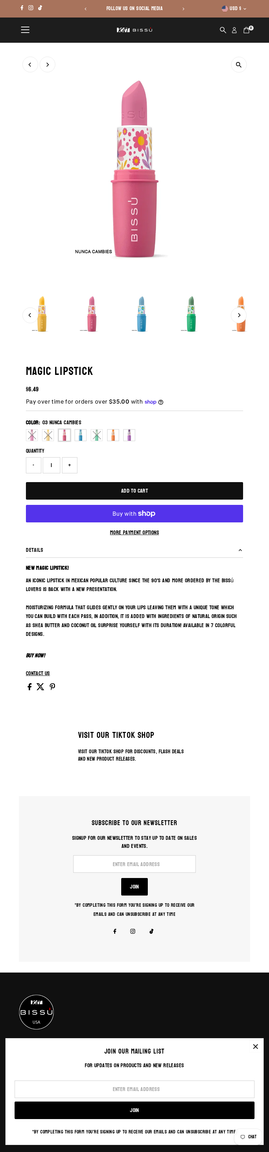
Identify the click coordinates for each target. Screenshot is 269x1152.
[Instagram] (31, 8)
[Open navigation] (25, 30)
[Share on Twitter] (41, 688)
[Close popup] (255, 1046)
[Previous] (86, 9)
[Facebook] (22, 8)
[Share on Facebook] (30, 688)
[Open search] (223, 30)
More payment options (134, 532)
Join (134, 887)
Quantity (35, 450)
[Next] (183, 9)
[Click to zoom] (239, 65)
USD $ (235, 8)
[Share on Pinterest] (52, 688)
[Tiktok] (40, 8)
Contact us (38, 673)
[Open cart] (246, 30)
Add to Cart (134, 491)
